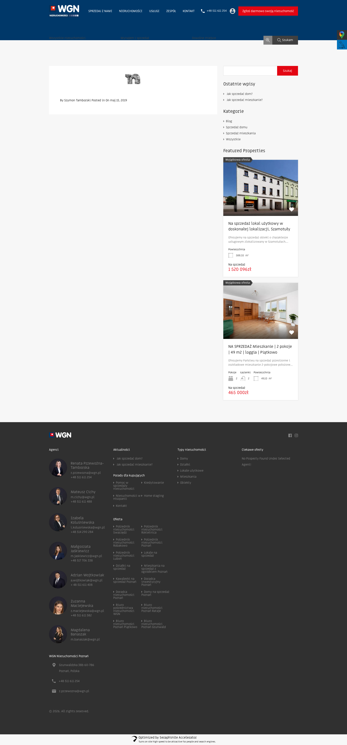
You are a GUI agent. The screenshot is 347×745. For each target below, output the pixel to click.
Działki (185, 465)
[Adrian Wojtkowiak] (58, 587)
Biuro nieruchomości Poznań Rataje (151, 608)
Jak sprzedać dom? (240, 94)
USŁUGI (154, 11)
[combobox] (84, 40)
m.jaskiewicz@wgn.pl (86, 556)
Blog (229, 121)
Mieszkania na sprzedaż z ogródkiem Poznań (154, 569)
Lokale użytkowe (191, 471)
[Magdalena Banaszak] (58, 641)
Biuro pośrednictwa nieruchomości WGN (123, 609)
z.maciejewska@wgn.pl (87, 611)
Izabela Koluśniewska (82, 520)
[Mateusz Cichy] (58, 503)
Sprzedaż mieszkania (241, 133)
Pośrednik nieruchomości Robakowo (123, 543)
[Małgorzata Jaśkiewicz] (58, 558)
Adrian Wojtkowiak (87, 575)
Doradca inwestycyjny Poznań (150, 582)
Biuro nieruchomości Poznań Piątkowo (125, 624)
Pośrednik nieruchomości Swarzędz (123, 529)
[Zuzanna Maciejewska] (58, 613)
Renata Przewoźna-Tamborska (87, 465)
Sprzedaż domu (236, 127)
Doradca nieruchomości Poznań (123, 595)
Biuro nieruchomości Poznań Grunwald (153, 624)
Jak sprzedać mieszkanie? (245, 100)
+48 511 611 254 (217, 11)
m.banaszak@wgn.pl (85, 639)
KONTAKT (189, 11)
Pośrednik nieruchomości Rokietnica (151, 529)
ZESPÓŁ (171, 11)
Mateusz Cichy (83, 492)
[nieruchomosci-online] (133, 81)
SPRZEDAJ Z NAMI (100, 11)
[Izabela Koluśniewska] (58, 529)
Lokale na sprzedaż (149, 554)
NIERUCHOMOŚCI (130, 11)
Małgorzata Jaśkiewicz (81, 548)
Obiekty (185, 483)
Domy (184, 459)
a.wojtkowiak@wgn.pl (86, 580)
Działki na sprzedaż (121, 567)
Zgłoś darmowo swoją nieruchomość (268, 11)
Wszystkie (233, 139)
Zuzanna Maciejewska (82, 603)
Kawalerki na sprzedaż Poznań (124, 580)
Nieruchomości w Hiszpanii (127, 497)
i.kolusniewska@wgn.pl (88, 527)
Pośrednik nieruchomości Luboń (123, 556)
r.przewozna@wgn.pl (86, 473)
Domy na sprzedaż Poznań (155, 593)
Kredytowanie (154, 483)
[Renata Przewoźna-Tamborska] (58, 475)
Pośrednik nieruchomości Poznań (151, 543)
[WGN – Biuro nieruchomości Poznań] (64, 15)
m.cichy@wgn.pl (82, 497)
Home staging (154, 496)
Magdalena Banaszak (80, 632)
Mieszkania (188, 477)
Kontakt (121, 506)
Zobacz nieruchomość (260, 204)
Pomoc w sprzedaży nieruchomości (123, 486)
